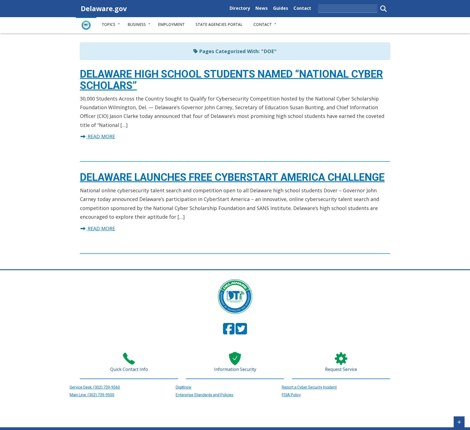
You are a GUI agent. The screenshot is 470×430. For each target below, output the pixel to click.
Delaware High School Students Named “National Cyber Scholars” (231, 80)
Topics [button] (108, 24)
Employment (171, 24)
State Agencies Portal (219, 24)
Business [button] (137, 24)
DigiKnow (183, 387)
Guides (280, 8)
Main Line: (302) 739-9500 (92, 395)
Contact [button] (262, 24)
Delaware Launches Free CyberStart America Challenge (232, 177)
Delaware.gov (104, 8)
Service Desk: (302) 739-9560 (95, 387)
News (261, 8)
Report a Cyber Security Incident (309, 387)
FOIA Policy (291, 395)
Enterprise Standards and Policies (204, 395)
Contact (302, 8)
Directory (240, 8)
